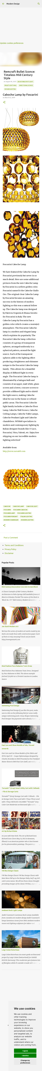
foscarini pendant (11, 516)
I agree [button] (25, 1051)
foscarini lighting (24, 513)
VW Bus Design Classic (10, 871)
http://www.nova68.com (14, 451)
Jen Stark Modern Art (10, 626)
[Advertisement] (21, 21)
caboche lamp (18, 506)
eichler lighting (10, 89)
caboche (7, 506)
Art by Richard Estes (9, 831)
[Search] (38, 4)
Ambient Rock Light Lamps (12, 910)
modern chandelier (11, 520)
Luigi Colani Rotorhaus (10, 950)
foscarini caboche (20, 510)
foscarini (7, 510)
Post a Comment (11, 538)
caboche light (31, 506)
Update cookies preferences (11, 43)
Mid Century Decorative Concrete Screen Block (20, 587)
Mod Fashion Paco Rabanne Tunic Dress (17, 666)
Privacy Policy (10, 549)
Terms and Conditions (14, 545)
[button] (4, 102)
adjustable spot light (25, 81)
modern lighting (27, 520)
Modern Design (13, 4)
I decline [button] (25, 1056)
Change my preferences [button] (25, 1061)
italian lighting (26, 516)
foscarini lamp (9, 513)
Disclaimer (9, 553)
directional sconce (26, 85)
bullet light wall (10, 85)
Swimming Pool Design (10, 706)
